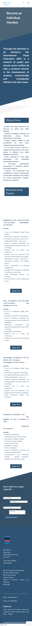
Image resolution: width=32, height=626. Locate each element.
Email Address (16, 495)
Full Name (6, 501)
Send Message (11, 517)
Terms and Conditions (9, 560)
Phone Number (16, 505)
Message (6, 514)
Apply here (16, 291)
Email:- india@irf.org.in (10, 597)
